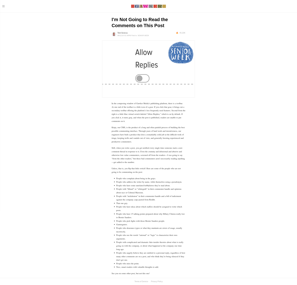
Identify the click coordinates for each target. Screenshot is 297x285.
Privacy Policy (157, 281)
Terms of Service (141, 281)
